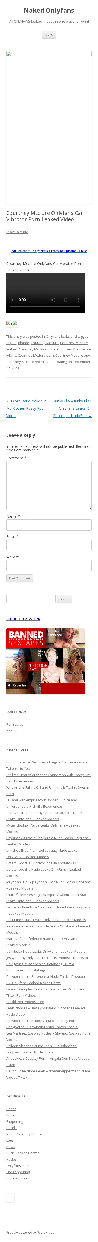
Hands (11, 1127)
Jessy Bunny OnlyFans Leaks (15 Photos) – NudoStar (47, 957)
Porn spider (15, 724)
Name (13, 516)
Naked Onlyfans (49, 10)
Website (13, 556)
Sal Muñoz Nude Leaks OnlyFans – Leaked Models (46, 919)
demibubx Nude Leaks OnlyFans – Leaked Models (45, 951)
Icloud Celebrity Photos (24, 1134)
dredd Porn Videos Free (25, 1001)
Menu (49, 35)
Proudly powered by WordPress (30, 1232)
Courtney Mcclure (45, 342)
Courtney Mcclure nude (37, 349)
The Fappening (18, 1172)
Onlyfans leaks (58, 336)
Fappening (14, 1121)
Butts (10, 1115)
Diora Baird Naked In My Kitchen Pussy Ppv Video (26, 408)
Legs (10, 1140)
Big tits (11, 342)
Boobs (11, 1108)
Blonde (23, 342)
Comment (16, 457)
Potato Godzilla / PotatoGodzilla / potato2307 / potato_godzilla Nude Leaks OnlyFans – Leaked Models (43, 869)
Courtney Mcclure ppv (72, 355)
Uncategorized (18, 1178)
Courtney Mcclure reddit (25, 361)
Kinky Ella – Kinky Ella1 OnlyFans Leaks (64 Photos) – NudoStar (72, 408)
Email (12, 536)
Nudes (11, 1159)
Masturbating (56, 361)
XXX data (13, 730)
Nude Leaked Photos (22, 1153)
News (10, 1146)
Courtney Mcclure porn (36, 355)
